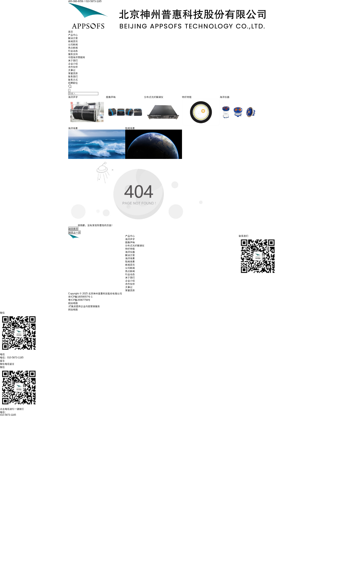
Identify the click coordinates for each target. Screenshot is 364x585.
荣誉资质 (73, 73)
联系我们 (73, 76)
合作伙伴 (73, 67)
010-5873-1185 (8, 415)
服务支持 (73, 54)
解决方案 (73, 38)
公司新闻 (73, 44)
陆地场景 (130, 261)
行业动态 (73, 51)
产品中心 (73, 35)
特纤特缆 (130, 248)
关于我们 (73, 60)
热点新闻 (73, 47)
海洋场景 (130, 258)
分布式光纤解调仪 (134, 245)
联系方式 (73, 79)
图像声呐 (130, 242)
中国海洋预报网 (76, 57)
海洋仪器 (130, 252)
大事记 (71, 70)
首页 (70, 31)
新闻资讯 (73, 41)
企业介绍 (73, 63)
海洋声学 (130, 239)
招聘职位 (73, 83)
